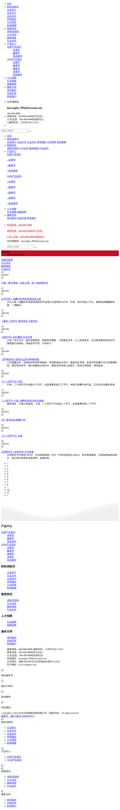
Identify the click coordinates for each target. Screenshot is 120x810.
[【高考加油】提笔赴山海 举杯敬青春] (60, 354)
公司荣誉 (51, 142)
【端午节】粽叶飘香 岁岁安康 (16, 337)
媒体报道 (34, 148)
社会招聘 (11, 212)
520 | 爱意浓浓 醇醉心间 (13, 420)
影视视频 (61, 142)
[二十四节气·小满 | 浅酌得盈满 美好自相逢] (60, 395)
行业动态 (44, 148)
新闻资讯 (11, 28)
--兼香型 (11, 192)
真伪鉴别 (11, 218)
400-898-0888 (19, 225)
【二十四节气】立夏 (11, 436)
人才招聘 (11, 78)
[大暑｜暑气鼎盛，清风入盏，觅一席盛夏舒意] (60, 277)
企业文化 (21, 142)
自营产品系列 (14, 47)
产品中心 (11, 44)
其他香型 (11, 541)
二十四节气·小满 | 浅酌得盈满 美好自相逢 (22, 400)
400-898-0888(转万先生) (25, 231)
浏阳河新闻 (13, 148)
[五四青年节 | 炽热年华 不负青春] (60, 446)
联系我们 (31, 218)
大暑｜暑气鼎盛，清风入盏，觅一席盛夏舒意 (24, 283)
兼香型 (10, 554)
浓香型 (10, 535)
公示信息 (24, 148)
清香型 (10, 557)
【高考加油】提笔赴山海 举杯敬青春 (20, 359)
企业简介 (11, 142)
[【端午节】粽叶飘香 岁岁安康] (60, 331)
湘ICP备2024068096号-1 (23, 716)
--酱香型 (11, 165)
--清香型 (11, 198)
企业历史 (31, 142)
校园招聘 (21, 212)
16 (8, 490)
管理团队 (41, 142)
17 (8, 492)
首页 (9, 3)
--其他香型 (12, 171)
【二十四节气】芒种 (11, 381)
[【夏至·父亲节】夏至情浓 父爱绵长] (60, 315)
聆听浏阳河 (13, 7)
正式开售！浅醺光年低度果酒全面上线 (21, 299)
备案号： (6, 716)
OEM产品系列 (14, 59)
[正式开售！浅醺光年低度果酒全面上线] (60, 293)
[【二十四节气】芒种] (60, 376)
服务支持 (11, 87)
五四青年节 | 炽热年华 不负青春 (17, 452)
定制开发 (21, 218)
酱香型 (10, 538)
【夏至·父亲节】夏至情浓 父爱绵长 (19, 321)
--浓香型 (11, 160)
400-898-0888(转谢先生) (25, 236)
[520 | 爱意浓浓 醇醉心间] (60, 414)
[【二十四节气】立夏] (60, 430)
